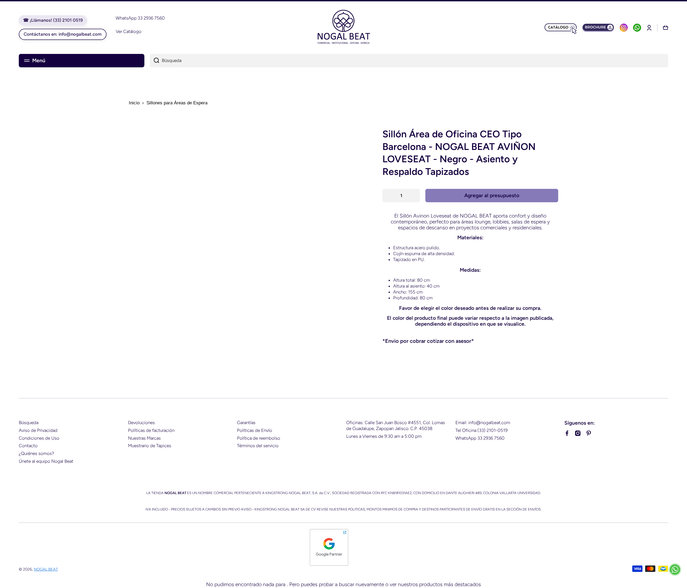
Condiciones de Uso (39, 438)
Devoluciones (141, 422)
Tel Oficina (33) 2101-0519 (481, 430)
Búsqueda (28, 422)
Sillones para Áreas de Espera (177, 102)
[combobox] (409, 60)
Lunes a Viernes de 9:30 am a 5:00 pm (384, 436)
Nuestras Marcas (144, 438)
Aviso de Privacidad (38, 430)
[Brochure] (598, 28)
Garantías (246, 422)
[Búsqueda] (154, 60)
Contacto (28, 445)
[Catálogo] (561, 28)
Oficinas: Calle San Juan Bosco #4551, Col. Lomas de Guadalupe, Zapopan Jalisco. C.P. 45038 (395, 425)
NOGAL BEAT (46, 569)
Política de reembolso (258, 438)
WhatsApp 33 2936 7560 (480, 438)
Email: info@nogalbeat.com (482, 422)
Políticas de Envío (254, 430)
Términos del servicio (258, 445)
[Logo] (343, 27)
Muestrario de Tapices (149, 445)
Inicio (134, 102)
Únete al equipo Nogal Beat (46, 461)
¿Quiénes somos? (36, 453)
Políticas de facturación (151, 430)
